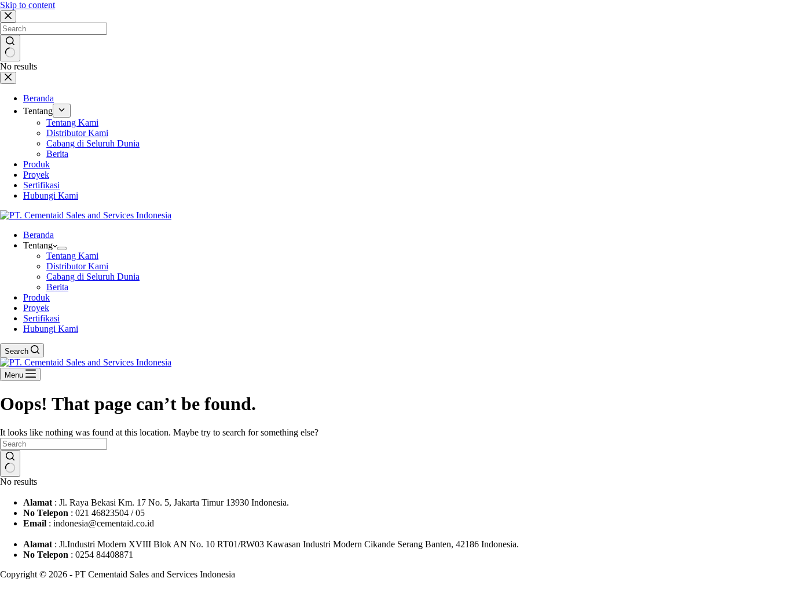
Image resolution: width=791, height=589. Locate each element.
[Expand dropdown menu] (62, 248)
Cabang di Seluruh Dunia (93, 276)
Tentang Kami (72, 256)
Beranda (38, 235)
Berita (57, 287)
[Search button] (10, 463)
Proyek (36, 308)
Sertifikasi (41, 318)
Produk (36, 297)
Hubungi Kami (50, 329)
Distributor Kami (77, 266)
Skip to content (27, 5)
